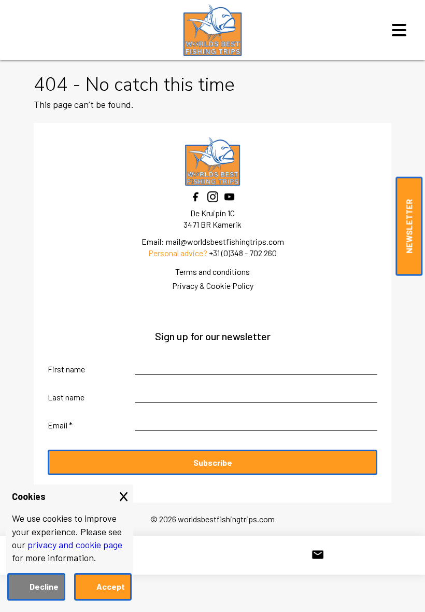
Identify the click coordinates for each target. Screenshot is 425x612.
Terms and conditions (212, 271)
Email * (60, 425)
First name (66, 369)
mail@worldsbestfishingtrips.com (225, 241)
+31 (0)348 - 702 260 (243, 253)
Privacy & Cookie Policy (212, 285)
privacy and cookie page (74, 544)
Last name (66, 397)
